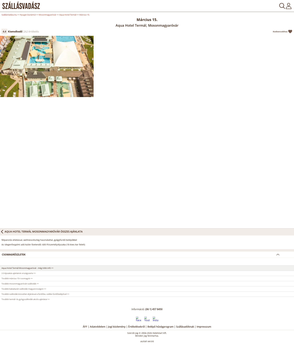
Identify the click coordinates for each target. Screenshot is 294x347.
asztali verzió (147, 341)
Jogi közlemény (117, 326)
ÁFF (85, 326)
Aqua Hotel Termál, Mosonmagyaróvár (147, 25)
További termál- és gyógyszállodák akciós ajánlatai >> (26, 299)
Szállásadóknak (185, 326)
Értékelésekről (136, 326)
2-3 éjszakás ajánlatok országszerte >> (19, 273)
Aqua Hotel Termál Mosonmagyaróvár (32, 231)
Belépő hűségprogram (160, 326)
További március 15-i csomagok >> (17, 278)
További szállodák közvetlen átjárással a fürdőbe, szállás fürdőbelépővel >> (35, 294)
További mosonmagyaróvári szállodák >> (20, 283)
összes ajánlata (44, 231)
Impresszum (204, 326)
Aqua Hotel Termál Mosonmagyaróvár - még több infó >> (27, 268)
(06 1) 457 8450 (153, 309)
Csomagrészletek (14, 254)
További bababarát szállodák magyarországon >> (24, 288)
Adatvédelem (97, 326)
